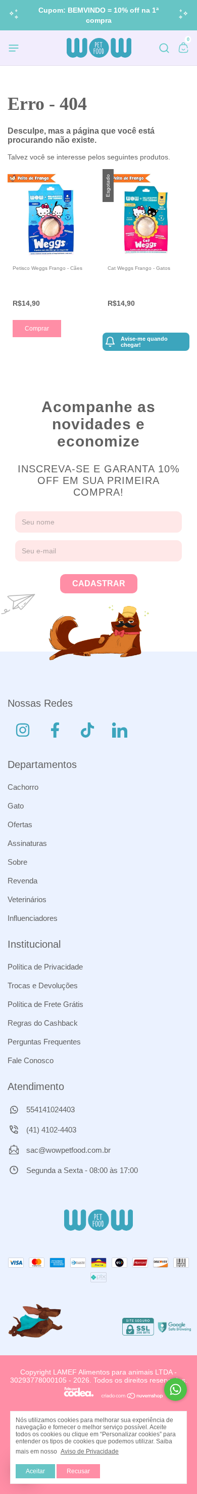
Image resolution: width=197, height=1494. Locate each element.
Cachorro (23, 787)
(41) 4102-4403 (50, 1129)
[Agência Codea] (78, 1397)
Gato (16, 805)
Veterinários (27, 899)
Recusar (78, 1471)
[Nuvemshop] (132, 1397)
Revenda (22, 880)
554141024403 (49, 1109)
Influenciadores (33, 918)
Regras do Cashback (43, 1023)
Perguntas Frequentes (44, 1041)
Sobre (17, 862)
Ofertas (20, 824)
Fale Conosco (31, 1060)
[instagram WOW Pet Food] (22, 730)
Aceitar (35, 1471)
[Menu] (15, 50)
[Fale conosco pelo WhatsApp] (175, 1389)
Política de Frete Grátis (45, 1004)
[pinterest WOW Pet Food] (119, 730)
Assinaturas (27, 843)
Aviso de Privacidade (90, 1451)
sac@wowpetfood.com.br (68, 1150)
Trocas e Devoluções (43, 985)
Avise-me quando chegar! (144, 342)
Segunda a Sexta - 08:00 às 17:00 (81, 1170)
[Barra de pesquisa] (164, 50)
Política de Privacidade (45, 966)
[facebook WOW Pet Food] (55, 730)
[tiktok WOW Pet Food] (87, 730)
